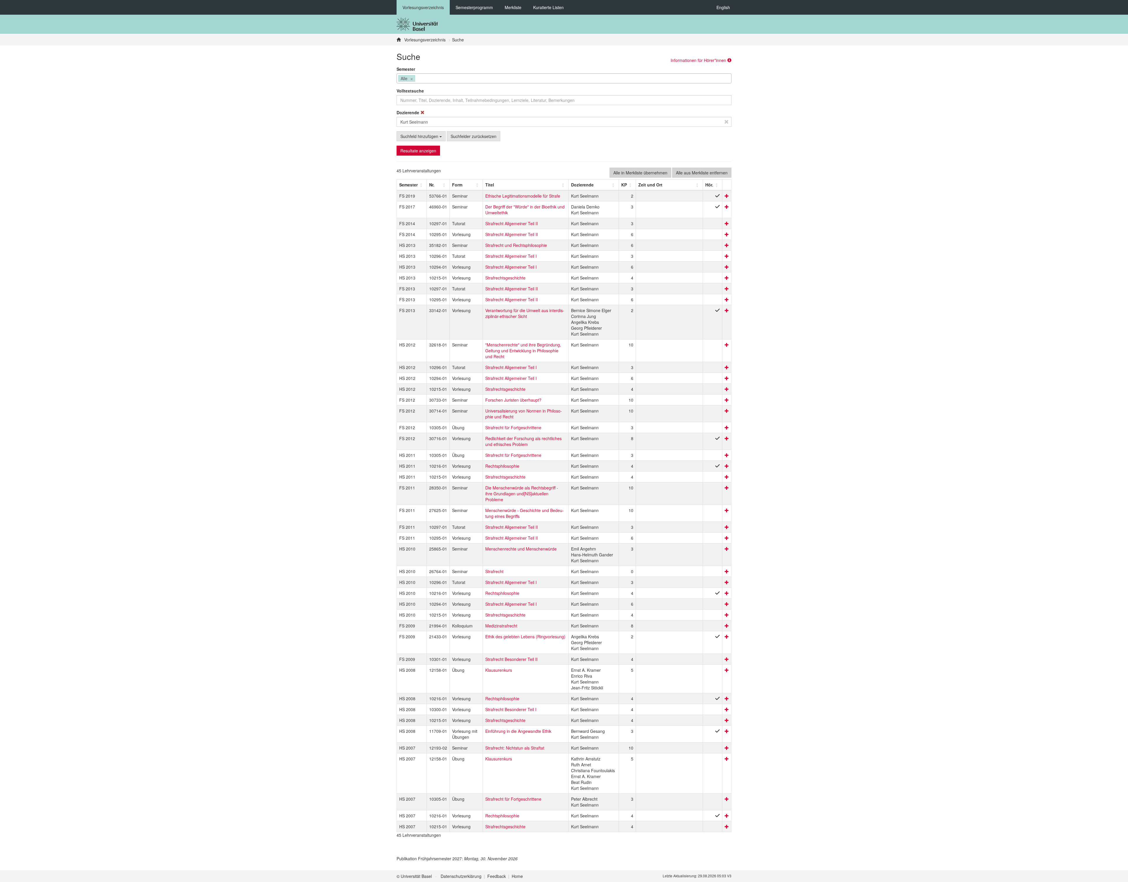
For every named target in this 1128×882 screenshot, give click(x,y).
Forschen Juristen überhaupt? (513, 400)
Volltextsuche (410, 91)
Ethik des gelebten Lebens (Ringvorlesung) (525, 636)
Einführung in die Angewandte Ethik (518, 731)
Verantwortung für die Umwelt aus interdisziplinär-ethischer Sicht (524, 313)
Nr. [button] (431, 185)
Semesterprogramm (474, 7)
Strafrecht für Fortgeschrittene (513, 427)
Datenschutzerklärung (461, 876)
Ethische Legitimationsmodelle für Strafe (522, 196)
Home (517, 876)
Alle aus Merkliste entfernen (702, 173)
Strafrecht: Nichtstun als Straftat (514, 748)
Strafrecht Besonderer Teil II (511, 659)
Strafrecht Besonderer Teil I (510, 709)
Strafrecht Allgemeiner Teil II (511, 223)
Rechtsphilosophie (502, 466)
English (723, 7)
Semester (406, 69)
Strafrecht (494, 571)
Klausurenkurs (498, 670)
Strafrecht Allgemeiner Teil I (511, 256)
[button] (408, 185)
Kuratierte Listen (548, 7)
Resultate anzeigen (418, 151)
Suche (458, 40)
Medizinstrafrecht (501, 626)
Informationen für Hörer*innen (699, 60)
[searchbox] (418, 79)
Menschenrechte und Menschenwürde (521, 549)
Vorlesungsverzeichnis (423, 7)
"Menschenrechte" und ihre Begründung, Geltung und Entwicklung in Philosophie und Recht (523, 350)
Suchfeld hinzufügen (419, 136)
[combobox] (564, 78)
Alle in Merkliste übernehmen (640, 173)
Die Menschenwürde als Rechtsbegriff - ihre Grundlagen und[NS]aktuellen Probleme (521, 493)
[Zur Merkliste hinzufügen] (727, 196)
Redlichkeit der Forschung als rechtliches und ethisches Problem (523, 441)
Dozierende (408, 112)
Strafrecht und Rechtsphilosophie (516, 245)
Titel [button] (489, 185)
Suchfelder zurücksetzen (473, 136)
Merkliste (513, 7)
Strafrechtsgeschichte (505, 278)
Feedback (496, 876)
